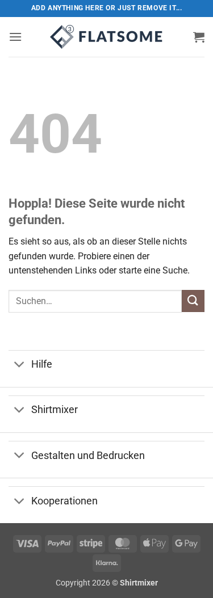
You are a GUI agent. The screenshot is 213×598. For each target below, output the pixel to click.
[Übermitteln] (193, 301)
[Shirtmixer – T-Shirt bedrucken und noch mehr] (107, 37)
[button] (15, 36)
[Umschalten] (20, 365)
